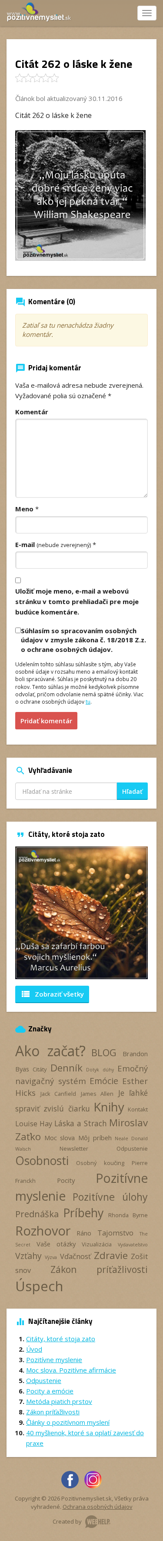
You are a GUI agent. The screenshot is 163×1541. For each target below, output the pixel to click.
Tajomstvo (115, 1233)
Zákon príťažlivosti (99, 1269)
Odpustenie (132, 1148)
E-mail (53, 544)
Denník (66, 1067)
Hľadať (132, 791)
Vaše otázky (56, 1243)
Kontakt (138, 1109)
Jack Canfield (58, 1094)
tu (88, 701)
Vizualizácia (97, 1244)
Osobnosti (42, 1160)
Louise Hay (33, 1123)
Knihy (108, 1106)
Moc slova (59, 1137)
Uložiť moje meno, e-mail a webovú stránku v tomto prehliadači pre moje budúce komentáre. (77, 601)
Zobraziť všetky (52, 994)
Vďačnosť (75, 1256)
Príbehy (83, 1213)
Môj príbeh (95, 1137)
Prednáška (37, 1214)
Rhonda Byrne (128, 1215)
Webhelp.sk (97, 1521)
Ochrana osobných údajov (98, 1507)
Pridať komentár (46, 720)
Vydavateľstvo (133, 1245)
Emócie (104, 1081)
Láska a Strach (80, 1123)
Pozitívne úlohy (110, 1197)
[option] (81, 912)
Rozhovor (42, 1230)
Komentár (31, 411)
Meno (24, 508)
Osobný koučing (100, 1163)
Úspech (39, 1285)
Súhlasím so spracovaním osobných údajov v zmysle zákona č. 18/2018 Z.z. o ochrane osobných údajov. (83, 640)
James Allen (97, 1094)
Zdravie (111, 1255)
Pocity (66, 1180)
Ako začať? (50, 1050)
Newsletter (74, 1148)
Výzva (51, 1257)
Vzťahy (28, 1256)
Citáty (40, 1069)
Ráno (84, 1233)
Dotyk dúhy (99, 1070)
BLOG (103, 1052)
